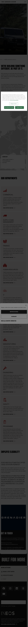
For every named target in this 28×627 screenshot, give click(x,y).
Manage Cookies (14, 103)
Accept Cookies (19, 107)
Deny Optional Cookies (9, 107)
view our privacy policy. (14, 100)
